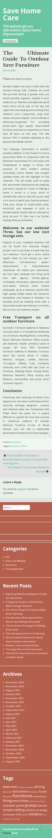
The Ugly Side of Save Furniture (24, 649)
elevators (33, 792)
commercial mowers (26, 787)
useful (25, 814)
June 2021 (11, 722)
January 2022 (13, 694)
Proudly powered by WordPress (21, 829)
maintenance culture (37, 801)
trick (18, 814)
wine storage (14, 819)
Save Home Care (22, 14)
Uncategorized (14, 568)
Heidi (15, 833)
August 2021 (13, 714)
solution (30, 810)
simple (8, 810)
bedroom (10, 787)
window (35, 814)
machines (20, 800)
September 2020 (15, 757)
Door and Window (16, 560)
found (43, 791)
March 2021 (12, 733)
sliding (19, 810)
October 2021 (13, 706)
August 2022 (13, 690)
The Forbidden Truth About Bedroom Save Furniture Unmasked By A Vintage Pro (25, 459)
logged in (22, 489)
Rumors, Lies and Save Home (22, 645)
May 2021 (11, 725)
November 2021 (15, 702)
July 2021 (11, 718)
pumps (31, 805)
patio (20, 805)
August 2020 (13, 761)
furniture (14, 446)
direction (7, 792)
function (7, 796)
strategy (41, 810)
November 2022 (15, 686)
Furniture (16, 442)
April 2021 (11, 729)
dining (39, 787)
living (7, 800)
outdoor (23, 446)
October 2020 (13, 753)
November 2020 (15, 749)
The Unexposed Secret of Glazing (25, 633)
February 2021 (14, 737)
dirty (15, 791)
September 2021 (15, 710)
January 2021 (13, 741)
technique (9, 814)
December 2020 (14, 745)
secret (42, 806)
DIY (8, 557)
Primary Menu (10, 41)
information (39, 796)
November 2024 (15, 682)
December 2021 (14, 698)
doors (24, 791)
